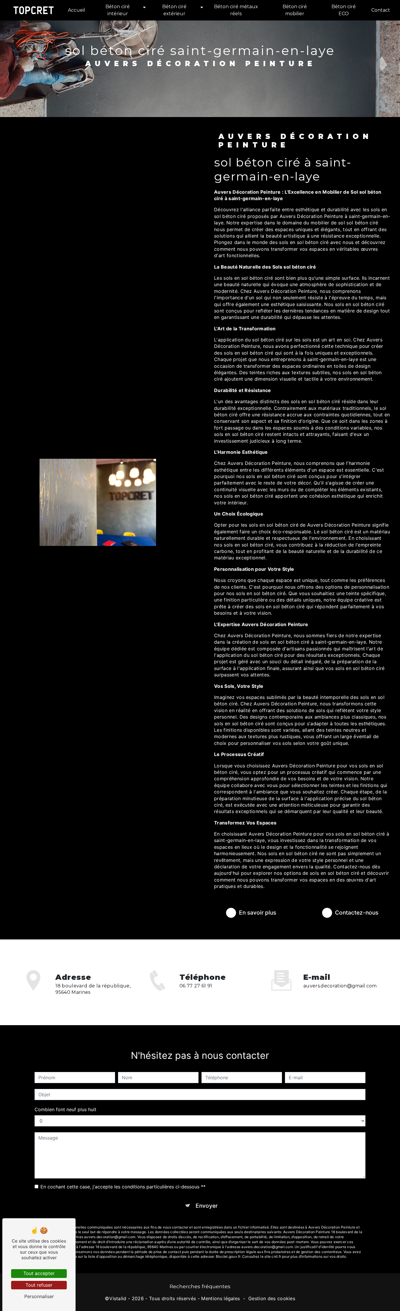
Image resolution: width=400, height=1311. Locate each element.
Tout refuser (38, 1285)
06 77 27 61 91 (196, 986)
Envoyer (207, 1205)
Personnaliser (39, 1296)
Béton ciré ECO (343, 10)
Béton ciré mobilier (295, 10)
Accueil (76, 10)
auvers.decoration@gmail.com (340, 986)
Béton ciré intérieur (117, 10)
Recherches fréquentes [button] (200, 1286)
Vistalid (118, 1298)
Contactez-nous (356, 912)
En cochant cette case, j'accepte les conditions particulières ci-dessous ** (123, 1187)
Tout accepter (38, 1273)
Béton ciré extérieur (174, 10)
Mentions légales (220, 1298)
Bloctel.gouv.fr (228, 1256)
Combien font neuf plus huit (65, 1109)
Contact (380, 10)
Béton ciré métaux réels (236, 10)
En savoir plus (257, 912)
